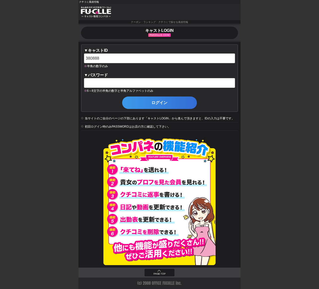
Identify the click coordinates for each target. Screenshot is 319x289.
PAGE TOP (159, 274)
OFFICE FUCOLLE (163, 283)
